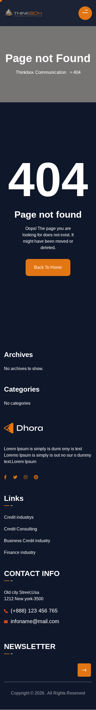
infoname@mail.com (35, 621)
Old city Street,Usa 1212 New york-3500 (23, 595)
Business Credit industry (27, 540)
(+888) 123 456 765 (33, 611)
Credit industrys (19, 517)
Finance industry (19, 552)
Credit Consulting (20, 529)
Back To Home (48, 267)
